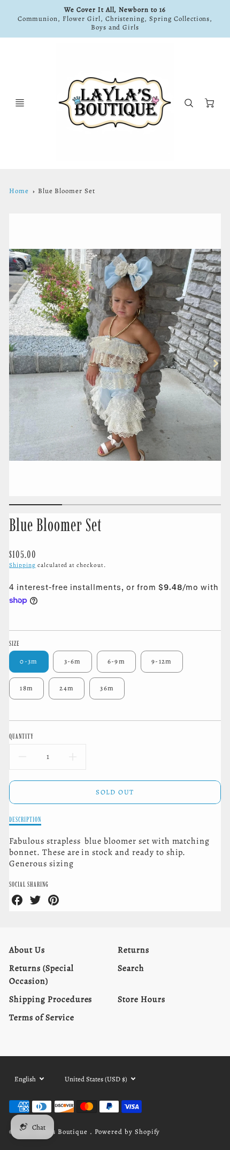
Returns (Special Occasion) (41, 974)
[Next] (215, 363)
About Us (27, 950)
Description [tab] (25, 819)
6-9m (116, 661)
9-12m (161, 661)
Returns (133, 950)
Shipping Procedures (50, 999)
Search (131, 968)
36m (107, 687)
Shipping (22, 565)
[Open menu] (19, 103)
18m (26, 687)
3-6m (72, 661)
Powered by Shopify (127, 1131)
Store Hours (141, 999)
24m (66, 687)
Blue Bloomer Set (66, 190)
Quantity (21, 736)
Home (19, 190)
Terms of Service (41, 1017)
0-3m (28, 661)
